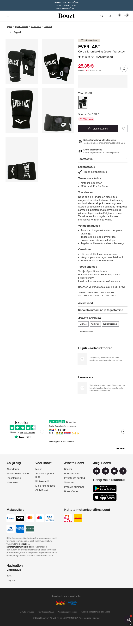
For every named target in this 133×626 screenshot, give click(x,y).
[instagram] (105, 471)
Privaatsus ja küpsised (67, 612)
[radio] (82, 102)
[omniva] (68, 518)
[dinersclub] (10, 529)
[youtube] (114, 471)
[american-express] (20, 529)
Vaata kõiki (120, 448)
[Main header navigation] (8, 15)
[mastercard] (30, 518)
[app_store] (105, 497)
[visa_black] (20, 518)
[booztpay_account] (30, 529)
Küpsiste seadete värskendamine (95, 612)
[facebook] (96, 471)
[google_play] (105, 488)
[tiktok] (123, 471)
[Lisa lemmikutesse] (123, 128)
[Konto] (110, 15)
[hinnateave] (123, 68)
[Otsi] (102, 15)
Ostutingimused (27, 612)
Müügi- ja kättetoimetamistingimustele (20, 545)
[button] (22, 61)
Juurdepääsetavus (45, 612)
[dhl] (78, 518)
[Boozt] (66, 15)
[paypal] (10, 518)
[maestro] (40, 518)
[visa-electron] (49, 518)
